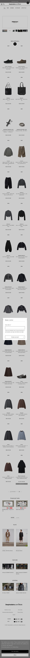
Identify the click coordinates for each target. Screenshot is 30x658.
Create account (15, 337)
